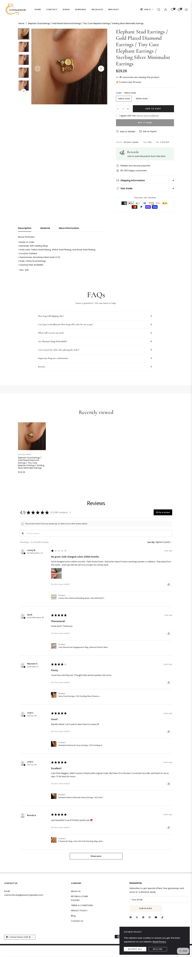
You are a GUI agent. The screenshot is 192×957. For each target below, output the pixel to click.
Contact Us (77, 920)
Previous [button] (37, 69)
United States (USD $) (20, 937)
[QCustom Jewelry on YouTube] (156, 917)
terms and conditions (147, 115)
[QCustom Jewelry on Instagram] (150, 917)
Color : (126, 92)
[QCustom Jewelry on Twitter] (137, 917)
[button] (158, 9)
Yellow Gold (124, 98)
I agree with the (139, 115)
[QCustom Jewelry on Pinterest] (144, 917)
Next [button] (101, 69)
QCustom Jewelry (24, 454)
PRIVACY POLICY (79, 910)
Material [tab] (45, 228)
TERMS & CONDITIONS (82, 905)
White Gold (141, 98)
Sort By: (151, 542)
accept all (135, 949)
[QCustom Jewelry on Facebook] (131, 917)
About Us (76, 891)
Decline (158, 949)
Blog (73, 915)
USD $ (147, 9)
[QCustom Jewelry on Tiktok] (163, 917)
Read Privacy (159, 941)
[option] (69, 66)
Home (21, 23)
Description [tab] (24, 228)
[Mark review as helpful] (168, 584)
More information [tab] (69, 228)
